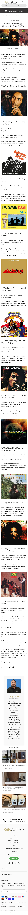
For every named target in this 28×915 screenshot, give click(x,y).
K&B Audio (7, 902)
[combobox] (14, 5)
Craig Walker (14, 696)
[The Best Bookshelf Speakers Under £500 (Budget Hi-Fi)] (14, 757)
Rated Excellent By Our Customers (16, 11)
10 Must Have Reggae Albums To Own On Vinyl (18, 15)
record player (20, 641)
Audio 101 (7, 15)
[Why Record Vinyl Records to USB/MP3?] (26, 913)
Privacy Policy (4, 910)
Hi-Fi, (10, 20)
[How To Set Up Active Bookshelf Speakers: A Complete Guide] (14, 801)
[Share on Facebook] (10, 667)
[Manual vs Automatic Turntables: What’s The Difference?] (2, 913)
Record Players (15, 20)
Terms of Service (12, 910)
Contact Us (14, 858)
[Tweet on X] (7, 667)
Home (2, 15)
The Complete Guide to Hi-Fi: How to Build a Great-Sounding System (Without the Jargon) (13, 788)
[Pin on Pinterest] (13, 667)
